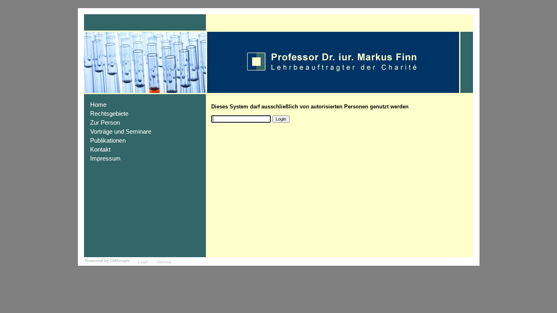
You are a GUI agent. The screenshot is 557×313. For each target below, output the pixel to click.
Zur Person (105, 122)
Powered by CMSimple (107, 260)
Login (143, 262)
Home (98, 104)
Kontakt (100, 149)
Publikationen (108, 140)
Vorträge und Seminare (120, 131)
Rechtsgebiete (109, 113)
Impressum (105, 158)
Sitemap (164, 262)
